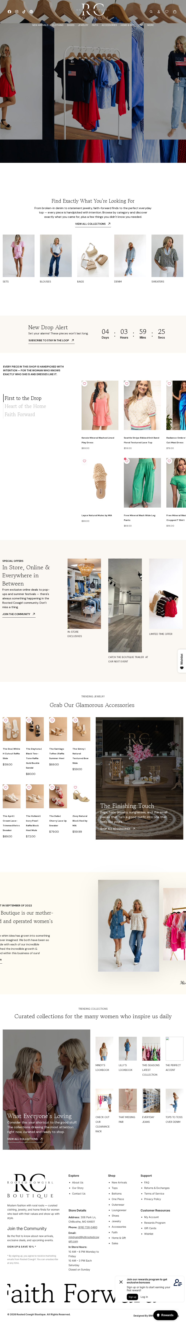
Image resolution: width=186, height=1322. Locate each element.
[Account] (159, 12)
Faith (115, 1232)
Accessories (119, 1226)
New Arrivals (119, 1182)
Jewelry (116, 1221)
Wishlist (148, 1233)
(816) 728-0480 (87, 1227)
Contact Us (78, 1193)
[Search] (151, 12)
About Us (77, 1182)
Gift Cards (150, 1228)
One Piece (118, 1199)
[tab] (39, 398)
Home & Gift (119, 1237)
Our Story (78, 1187)
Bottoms (117, 1193)
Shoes (115, 1215)
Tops (115, 1187)
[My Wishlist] (167, 12)
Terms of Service (154, 1193)
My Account (151, 1217)
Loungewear (119, 1210)
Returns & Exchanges (156, 1187)
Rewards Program (154, 1222)
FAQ (146, 1182)
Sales (115, 1243)
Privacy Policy (152, 1199)
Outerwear (118, 1204)
